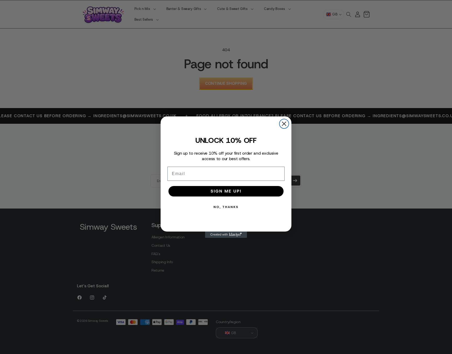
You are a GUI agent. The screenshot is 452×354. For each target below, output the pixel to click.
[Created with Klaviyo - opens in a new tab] (226, 235)
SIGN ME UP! (226, 191)
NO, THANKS (226, 207)
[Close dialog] (284, 123)
